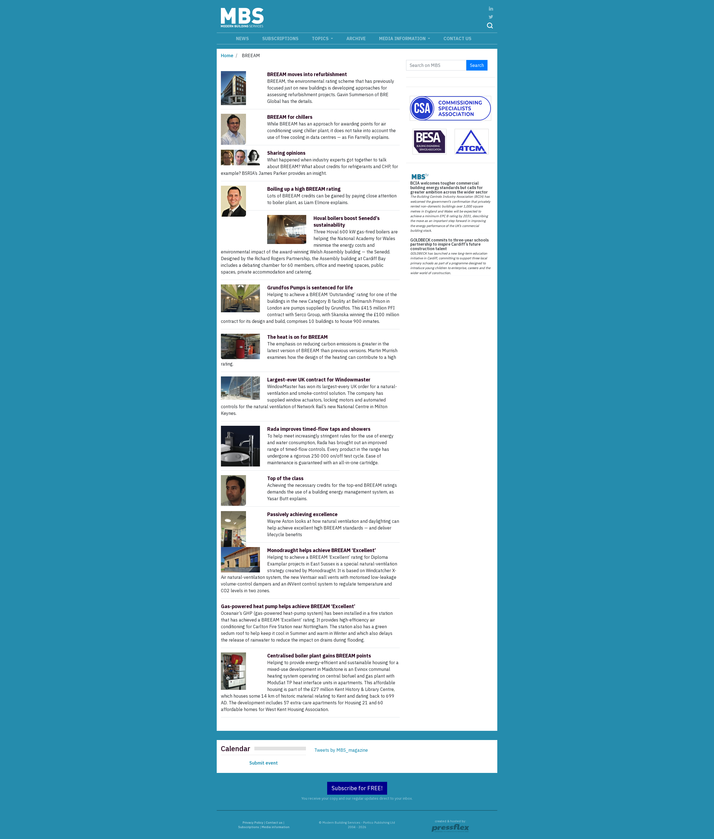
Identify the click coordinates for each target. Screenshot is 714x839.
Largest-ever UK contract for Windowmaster (318, 379)
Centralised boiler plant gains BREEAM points (319, 655)
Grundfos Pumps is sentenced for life (310, 287)
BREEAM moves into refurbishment (307, 74)
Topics (321, 38)
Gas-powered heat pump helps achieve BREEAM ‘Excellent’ (288, 606)
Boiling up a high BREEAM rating (304, 189)
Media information (403, 38)
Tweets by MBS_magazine (341, 750)
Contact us (457, 38)
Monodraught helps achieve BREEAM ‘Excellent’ (321, 550)
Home (227, 55)
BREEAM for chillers (289, 117)
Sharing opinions (286, 153)
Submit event (263, 763)
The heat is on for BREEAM (297, 337)
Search (477, 65)
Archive (356, 38)
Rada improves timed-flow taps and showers (318, 429)
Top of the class (285, 478)
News (242, 38)
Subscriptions (280, 38)
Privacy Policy (253, 823)
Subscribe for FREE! (357, 788)
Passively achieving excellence (302, 514)
